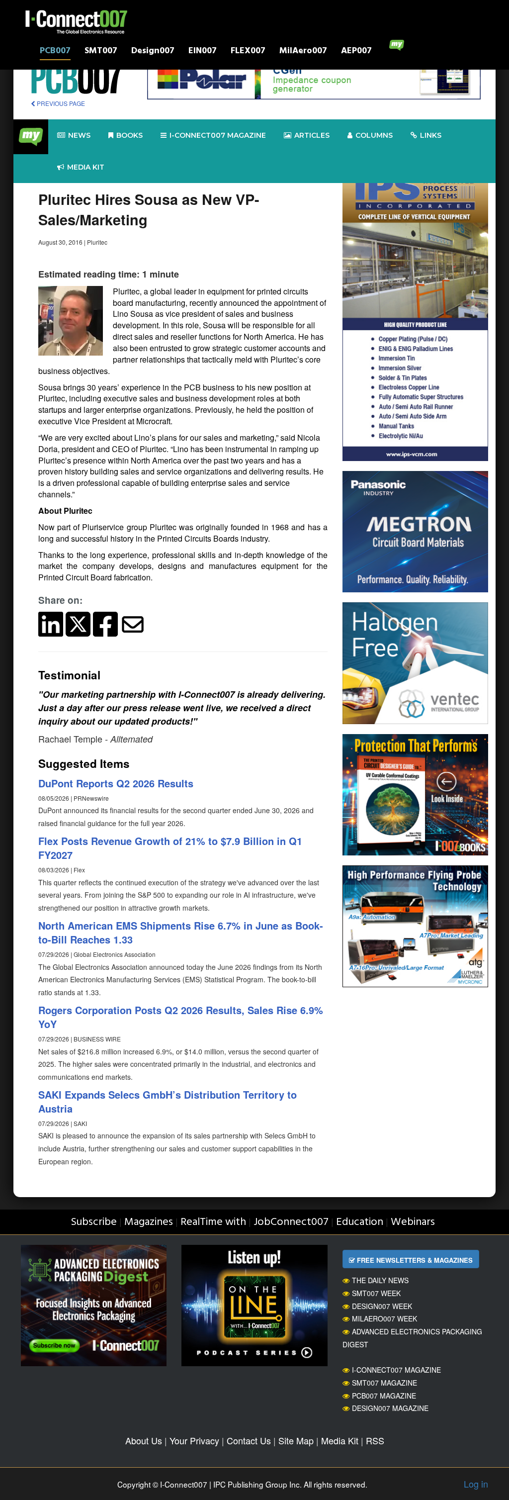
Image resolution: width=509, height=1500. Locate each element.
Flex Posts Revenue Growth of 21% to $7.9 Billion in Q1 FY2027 (170, 848)
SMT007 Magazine (384, 1383)
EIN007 (202, 52)
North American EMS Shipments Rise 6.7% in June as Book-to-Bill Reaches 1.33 (180, 932)
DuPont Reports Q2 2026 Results (115, 783)
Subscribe (94, 1222)
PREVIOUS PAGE (60, 103)
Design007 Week (382, 1306)
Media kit (85, 167)
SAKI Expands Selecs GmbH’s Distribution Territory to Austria (167, 1101)
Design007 (152, 52)
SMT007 (101, 52)
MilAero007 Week (384, 1318)
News (79, 135)
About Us (143, 1440)
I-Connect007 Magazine (218, 135)
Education (359, 1222)
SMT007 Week (376, 1293)
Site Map (296, 1440)
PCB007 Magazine (384, 1396)
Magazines (148, 1222)
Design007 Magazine (390, 1408)
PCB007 (55, 52)
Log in (476, 1483)
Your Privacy (194, 1440)
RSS (375, 1440)
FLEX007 (248, 52)
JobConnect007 (291, 1222)
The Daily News (380, 1280)
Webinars (413, 1222)
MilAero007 (303, 52)
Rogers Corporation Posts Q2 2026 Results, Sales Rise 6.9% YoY (180, 1017)
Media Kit (339, 1440)
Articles (312, 135)
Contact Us (249, 1440)
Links (430, 135)
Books (129, 135)
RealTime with (213, 1222)
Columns (374, 135)
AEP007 (356, 52)
